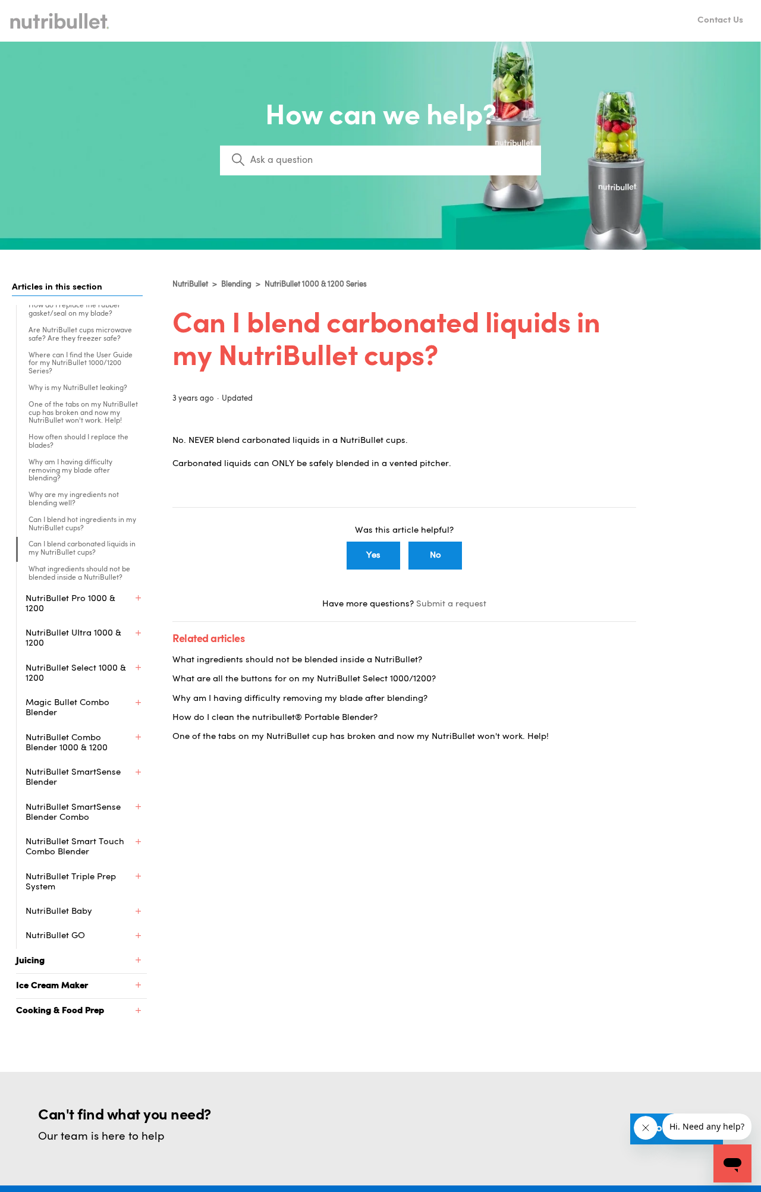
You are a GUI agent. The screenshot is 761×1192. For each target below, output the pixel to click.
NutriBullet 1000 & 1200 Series (316, 284)
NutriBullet (190, 284)
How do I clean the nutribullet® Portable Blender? (275, 717)
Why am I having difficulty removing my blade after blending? (70, 471)
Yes (373, 555)
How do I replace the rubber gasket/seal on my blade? (75, 309)
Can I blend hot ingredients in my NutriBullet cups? (82, 524)
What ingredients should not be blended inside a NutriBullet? (79, 573)
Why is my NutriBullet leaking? (78, 388)
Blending (236, 284)
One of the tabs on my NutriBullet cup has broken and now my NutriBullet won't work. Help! (83, 413)
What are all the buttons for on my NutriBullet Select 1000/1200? (304, 679)
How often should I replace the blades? (78, 441)
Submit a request (451, 604)
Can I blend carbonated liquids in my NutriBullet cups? (82, 548)
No (435, 555)
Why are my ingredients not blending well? (74, 499)
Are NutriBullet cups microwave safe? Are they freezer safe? (80, 334)
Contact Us (720, 20)
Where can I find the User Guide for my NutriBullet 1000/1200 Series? (81, 364)
